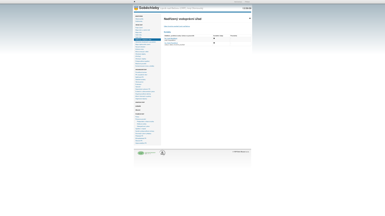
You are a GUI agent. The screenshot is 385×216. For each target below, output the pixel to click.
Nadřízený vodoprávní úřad (143, 39)
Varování (138, 87)
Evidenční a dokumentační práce (145, 91)
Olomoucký (197, 8)
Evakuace (138, 84)
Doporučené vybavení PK (142, 89)
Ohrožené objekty (140, 54)
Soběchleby (149, 7)
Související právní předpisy (143, 133)
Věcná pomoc (139, 82)
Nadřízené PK (139, 77)
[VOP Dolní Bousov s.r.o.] (146, 152)
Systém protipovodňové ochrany (144, 131)
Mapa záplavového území (142, 44)
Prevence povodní (140, 119)
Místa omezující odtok (141, 51)
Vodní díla (138, 37)
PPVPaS (138, 56)
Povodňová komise (141, 72)
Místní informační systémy (143, 96)
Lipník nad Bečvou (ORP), (173, 8)
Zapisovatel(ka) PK (141, 143)
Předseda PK (139, 136)
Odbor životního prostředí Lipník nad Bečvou (177, 26)
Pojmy (137, 117)
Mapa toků (138, 32)
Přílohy (137, 110)
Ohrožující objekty (140, 59)
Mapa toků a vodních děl (142, 30)
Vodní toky (138, 35)
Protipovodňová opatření (142, 61)
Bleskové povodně (140, 63)
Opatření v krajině (140, 129)
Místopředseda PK (140, 138)
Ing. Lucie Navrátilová (171, 38)
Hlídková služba (141, 124)
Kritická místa (139, 49)
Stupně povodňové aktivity (143, 94)
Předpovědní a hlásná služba (145, 121)
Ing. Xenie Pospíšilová (171, 43)
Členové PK (138, 141)
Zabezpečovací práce (143, 126)
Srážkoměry (138, 21)
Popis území (139, 27)
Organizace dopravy (141, 99)
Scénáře (138, 106)
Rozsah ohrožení (140, 47)
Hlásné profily (139, 19)
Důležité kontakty (140, 79)
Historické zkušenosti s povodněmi (145, 42)
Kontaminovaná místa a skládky (144, 66)
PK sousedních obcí (141, 75)
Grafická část (140, 102)
